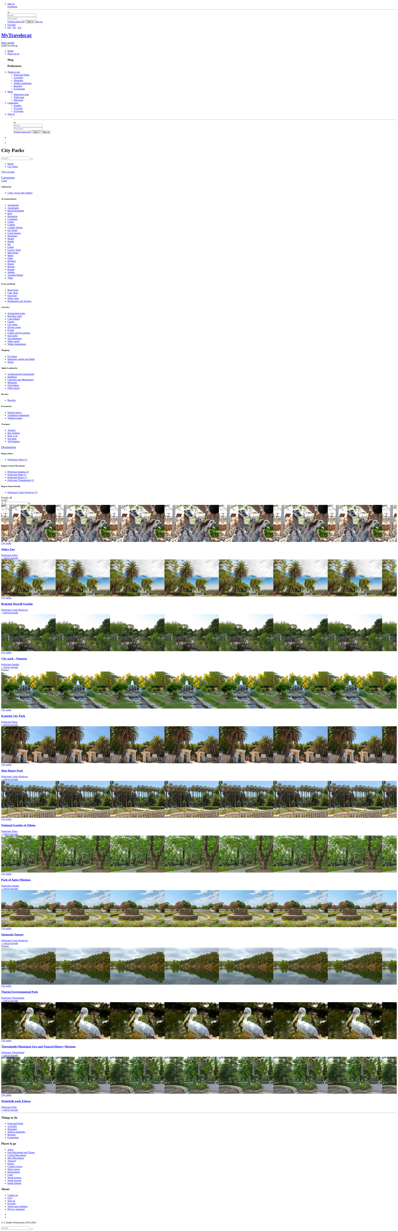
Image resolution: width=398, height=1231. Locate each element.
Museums (12, 382)
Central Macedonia (16, 1155)
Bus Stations (13, 433)
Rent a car (12, 435)
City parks (12, 324)
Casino (10, 321)
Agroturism (13, 205)
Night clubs (13, 298)
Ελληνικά (18, 111)
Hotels (10, 241)
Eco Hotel (12, 230)
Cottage (11, 224)
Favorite (11, 24)
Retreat (10, 266)
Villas (10, 278)
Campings (12, 219)
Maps (10, 91)
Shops (10, 362)
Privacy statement (16, 1209)
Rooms (10, 269)
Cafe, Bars (12, 292)
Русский (18, 108)
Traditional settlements (18, 415)
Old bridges (13, 385)
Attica (10, 1149)
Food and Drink (21, 75)
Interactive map (21, 94)
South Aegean (14, 1180)
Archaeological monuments (20, 374)
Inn (9, 244)
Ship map (18, 100)
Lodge (10, 247)
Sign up (39, 21)
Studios (11, 272)
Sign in (10, 3)
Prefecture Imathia (18, 472)
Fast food (12, 295)
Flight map (19, 97)
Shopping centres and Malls (21, 359)
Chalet (10, 222)
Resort (10, 264)
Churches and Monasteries (20, 379)
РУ (14, 27)
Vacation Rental (15, 275)
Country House (15, 227)
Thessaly (11, 1160)
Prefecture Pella (16, 474)
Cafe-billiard (13, 319)
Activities (18, 77)
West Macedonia (15, 1158)
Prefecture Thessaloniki (20, 480)
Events (10, 330)
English (17, 105)
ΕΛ (19, 27)
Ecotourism (19, 89)
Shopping (18, 80)
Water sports (13, 341)
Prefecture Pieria (17, 477)
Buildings (12, 377)
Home (10, 51)
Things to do (13, 72)
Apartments (13, 208)
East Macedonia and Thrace (21, 1152)
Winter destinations (16, 344)
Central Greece (14, 1166)
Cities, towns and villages (19, 193)
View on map (7, 172)
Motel (10, 255)
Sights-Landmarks (23, 83)
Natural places (14, 412)
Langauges (12, 103)
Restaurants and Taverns (19, 301)
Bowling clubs (14, 316)
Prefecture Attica (17, 459)
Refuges (11, 261)
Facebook (12, 6)
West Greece (13, 1169)
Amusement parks (16, 313)
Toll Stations (13, 441)
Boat (9, 213)
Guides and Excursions (18, 333)
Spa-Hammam (14, 338)
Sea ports (11, 438)
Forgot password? (16, 21)
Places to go (13, 53)
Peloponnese (13, 1172)
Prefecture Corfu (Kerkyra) (22, 492)
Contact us (12, 1195)
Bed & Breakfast (15, 210)
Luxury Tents (14, 250)
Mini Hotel (12, 252)
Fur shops (12, 356)
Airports (11, 430)
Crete (10, 1174)
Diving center (14, 327)
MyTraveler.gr (16, 35)
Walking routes (14, 418)
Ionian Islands (14, 1183)
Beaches (18, 86)
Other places (13, 388)
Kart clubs (12, 335)
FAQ (9, 1198)
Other (10, 258)
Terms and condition (17, 1206)
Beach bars (12, 290)
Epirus (10, 1163)
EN (9, 27)
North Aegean (14, 1177)
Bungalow (12, 216)
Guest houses (14, 233)
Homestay (12, 236)
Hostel (10, 238)
